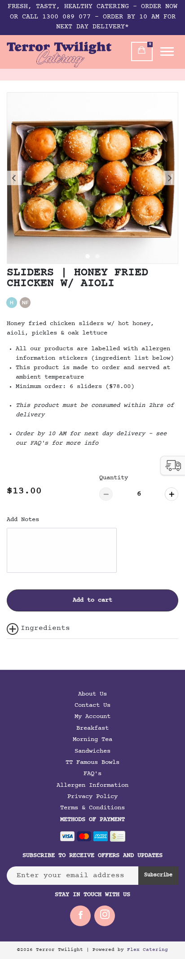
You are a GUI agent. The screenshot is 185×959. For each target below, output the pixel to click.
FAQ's (92, 774)
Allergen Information (92, 785)
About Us (92, 694)
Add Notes (23, 520)
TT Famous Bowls (92, 762)
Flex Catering (147, 950)
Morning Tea (92, 739)
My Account (92, 717)
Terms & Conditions (92, 808)
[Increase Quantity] (171, 494)
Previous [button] (14, 178)
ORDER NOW (159, 7)
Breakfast (92, 728)
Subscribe (158, 875)
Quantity (113, 478)
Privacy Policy (92, 797)
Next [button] (170, 178)
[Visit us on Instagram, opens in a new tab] (104, 915)
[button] (172, 465)
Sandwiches (92, 751)
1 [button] (87, 258)
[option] (92, 178)
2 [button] (97, 258)
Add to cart (92, 600)
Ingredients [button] (45, 628)
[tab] (92, 629)
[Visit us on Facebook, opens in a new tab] (80, 915)
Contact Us (92, 705)
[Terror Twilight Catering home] (59, 54)
